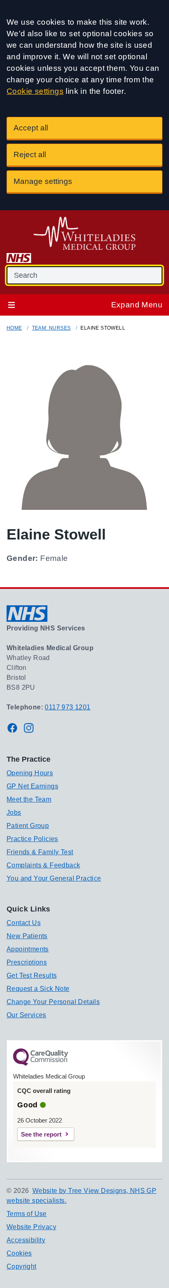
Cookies (19, 1253)
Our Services (26, 1014)
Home (14, 328)
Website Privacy (31, 1226)
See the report (41, 1134)
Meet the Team (29, 799)
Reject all (30, 154)
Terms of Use (27, 1213)
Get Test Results (32, 975)
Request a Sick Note (38, 988)
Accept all (31, 127)
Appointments (28, 949)
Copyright (22, 1266)
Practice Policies (32, 838)
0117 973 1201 (67, 707)
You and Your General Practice (54, 878)
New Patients (27, 935)
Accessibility (26, 1240)
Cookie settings (35, 91)
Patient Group (28, 825)
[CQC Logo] (40, 1063)
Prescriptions (27, 962)
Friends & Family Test (40, 852)
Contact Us (24, 922)
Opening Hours (30, 773)
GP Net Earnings (32, 786)
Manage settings (43, 181)
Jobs (14, 812)
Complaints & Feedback (43, 865)
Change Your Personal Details (53, 1001)
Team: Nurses (51, 328)
